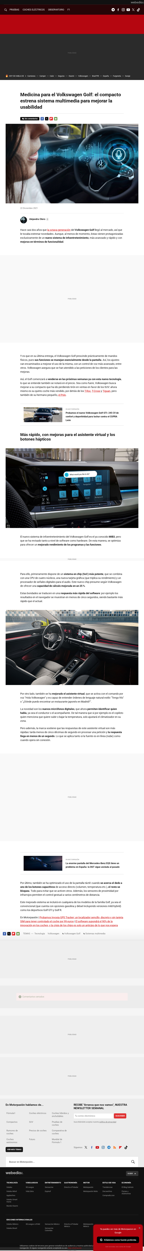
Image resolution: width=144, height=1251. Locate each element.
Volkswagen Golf (72, 933)
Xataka (9, 1187)
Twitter (133, 9)
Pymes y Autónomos (126, 1192)
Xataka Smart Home (11, 1200)
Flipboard (51, 118)
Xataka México (12, 1224)
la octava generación (58, 229)
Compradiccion (108, 1195)
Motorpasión (88, 1187)
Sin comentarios (31, 119)
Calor (52, 76)
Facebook (118, 9)
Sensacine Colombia (49, 1229)
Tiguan (106, 390)
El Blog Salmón (127, 1187)
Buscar (133, 1161)
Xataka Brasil (11, 1228)
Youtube (128, 9)
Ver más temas (14, 1149)
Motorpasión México (88, 1225)
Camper (43, 76)
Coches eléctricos (37, 1113)
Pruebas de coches (57, 1123)
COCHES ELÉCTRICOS (34, 9)
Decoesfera (107, 1191)
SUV (31, 1122)
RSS (114, 1147)
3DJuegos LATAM (33, 1224)
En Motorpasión (72, 409)
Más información (75, 1248)
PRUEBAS (14, 9)
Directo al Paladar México (71, 1225)
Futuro (32, 1139)
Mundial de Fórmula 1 (57, 1141)
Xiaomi (71, 76)
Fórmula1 (10, 1113)
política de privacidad (107, 1122)
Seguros (61, 76)
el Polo (62, 394)
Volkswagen (83, 76)
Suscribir (120, 1116)
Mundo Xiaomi (12, 1206)
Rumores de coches (12, 1132)
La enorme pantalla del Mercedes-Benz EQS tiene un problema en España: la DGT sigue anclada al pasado (93, 865)
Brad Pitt (95, 76)
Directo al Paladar (71, 1187)
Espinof (48, 1191)
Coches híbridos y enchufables (60, 1114)
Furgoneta (117, 76)
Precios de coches (38, 1130)
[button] (38, 219)
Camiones (31, 76)
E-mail (55, 118)
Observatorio (56, 9)
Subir (130, 1173)
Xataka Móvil (11, 1191)
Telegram (113, 9)
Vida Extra (30, 1191)
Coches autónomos (11, 1141)
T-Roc (88, 390)
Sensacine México (52, 1224)
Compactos (11, 1122)
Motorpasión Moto (90, 1191)
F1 (69, 9)
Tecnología (39, 933)
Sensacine (49, 1187)
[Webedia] (137, 2)
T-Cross (96, 390)
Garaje (127, 76)
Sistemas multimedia (95, 933)
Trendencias (107, 1187)
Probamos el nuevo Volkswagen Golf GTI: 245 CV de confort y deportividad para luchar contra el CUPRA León (92, 417)
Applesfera (10, 1195)
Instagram (123, 9)
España (106, 76)
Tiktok (138, 9)
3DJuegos (30, 1187)
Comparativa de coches (59, 1132)
